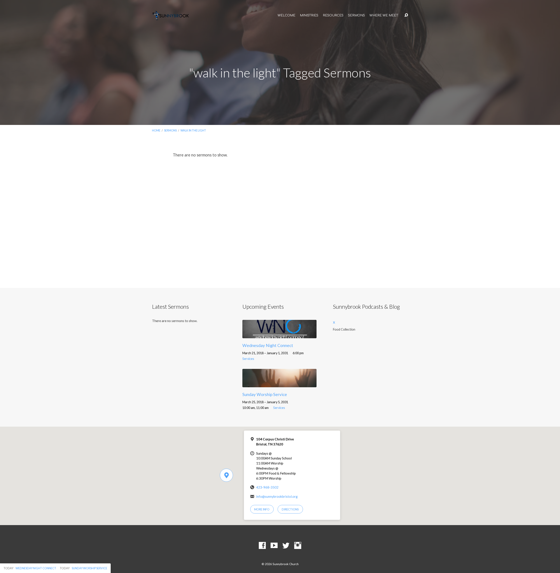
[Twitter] (285, 545)
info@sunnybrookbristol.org (277, 496)
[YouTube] (274, 545)
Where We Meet (383, 15)
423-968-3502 (267, 487)
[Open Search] (406, 15)
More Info (262, 509)
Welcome (286, 15)
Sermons (356, 15)
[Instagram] (297, 545)
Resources (333, 15)
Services (248, 359)
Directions (290, 509)
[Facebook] (262, 545)
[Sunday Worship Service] (279, 384)
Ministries (309, 15)
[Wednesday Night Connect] (279, 335)
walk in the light (193, 130)
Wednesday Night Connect (267, 345)
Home (156, 130)
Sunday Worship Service (264, 394)
